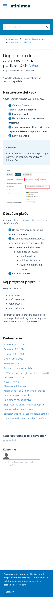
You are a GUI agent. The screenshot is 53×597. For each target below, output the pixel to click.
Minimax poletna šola (17, 386)
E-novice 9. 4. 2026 (15, 358)
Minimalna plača (14, 363)
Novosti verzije (13, 381)
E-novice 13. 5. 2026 (16, 354)
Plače (25, 39)
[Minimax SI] (19, 3)
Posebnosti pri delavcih (20, 42)
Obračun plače (39, 39)
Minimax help (12, 39)
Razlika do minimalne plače (20, 368)
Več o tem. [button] (21, 585)
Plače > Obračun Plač (24, 220)
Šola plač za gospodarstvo (20, 399)
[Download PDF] (30, 65)
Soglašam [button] (10, 592)
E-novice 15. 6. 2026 (16, 349)
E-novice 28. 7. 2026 (16, 344)
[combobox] (23, 27)
